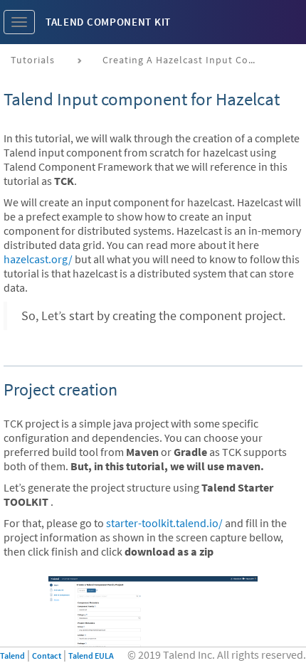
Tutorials (33, 59)
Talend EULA (91, 655)
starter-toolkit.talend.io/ (164, 523)
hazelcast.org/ (38, 259)
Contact (46, 655)
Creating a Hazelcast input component (186, 59)
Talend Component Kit (108, 21)
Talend (12, 655)
